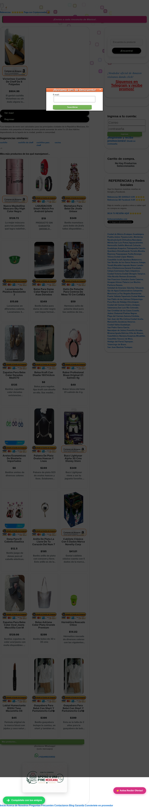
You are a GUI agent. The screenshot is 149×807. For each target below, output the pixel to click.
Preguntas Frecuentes (41, 805)
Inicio (3, 805)
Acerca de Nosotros (17, 805)
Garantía (79, 805)
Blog (72, 805)
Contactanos (61, 805)
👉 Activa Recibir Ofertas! (130, 790)
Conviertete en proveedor (99, 805)
